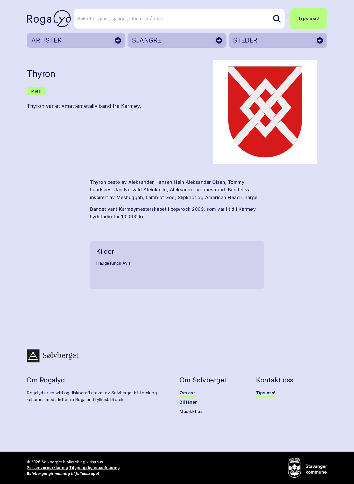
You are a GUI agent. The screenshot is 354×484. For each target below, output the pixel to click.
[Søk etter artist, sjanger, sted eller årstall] (277, 19)
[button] (265, 112)
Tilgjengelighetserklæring (94, 467)
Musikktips (191, 411)
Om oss (188, 392)
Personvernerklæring (47, 467)
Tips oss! (309, 18)
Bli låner (188, 402)
